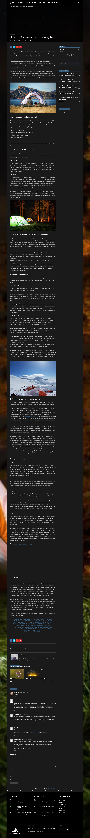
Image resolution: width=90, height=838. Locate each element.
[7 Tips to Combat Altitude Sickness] (37, 814)
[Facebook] (60, 829)
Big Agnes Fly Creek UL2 (31, 416)
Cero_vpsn (16, 700)
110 (79, 88)
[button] (78, 2)
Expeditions (42, 2)
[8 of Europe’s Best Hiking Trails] (37, 808)
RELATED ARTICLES (15, 666)
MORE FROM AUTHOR (25, 666)
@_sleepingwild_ (53, 788)
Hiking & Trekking (31, 2)
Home (11, 6)
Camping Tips (21, 2)
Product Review (61, 75)
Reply (15, 696)
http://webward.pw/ (18, 708)
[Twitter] (67, 829)
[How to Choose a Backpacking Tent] (13, 801)
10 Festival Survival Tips (30, 679)
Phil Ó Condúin (14, 40)
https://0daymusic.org (35, 732)
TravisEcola (17, 727)
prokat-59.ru (29, 748)
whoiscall (16, 692)
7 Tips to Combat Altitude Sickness (68, 85)
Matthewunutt (17, 739)
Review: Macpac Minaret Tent (66, 74)
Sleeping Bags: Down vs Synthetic (47, 679)
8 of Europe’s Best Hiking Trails (67, 79)
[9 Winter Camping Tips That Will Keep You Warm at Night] (13, 814)
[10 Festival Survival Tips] (33, 674)
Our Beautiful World (53, 2)
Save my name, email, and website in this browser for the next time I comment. (27, 779)
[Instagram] (63, 829)
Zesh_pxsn (16, 714)
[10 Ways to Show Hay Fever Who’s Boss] (17, 674)
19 (79, 101)
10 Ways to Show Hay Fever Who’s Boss (18, 648)
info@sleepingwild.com (38, 834)
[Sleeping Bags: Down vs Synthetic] (48, 674)
